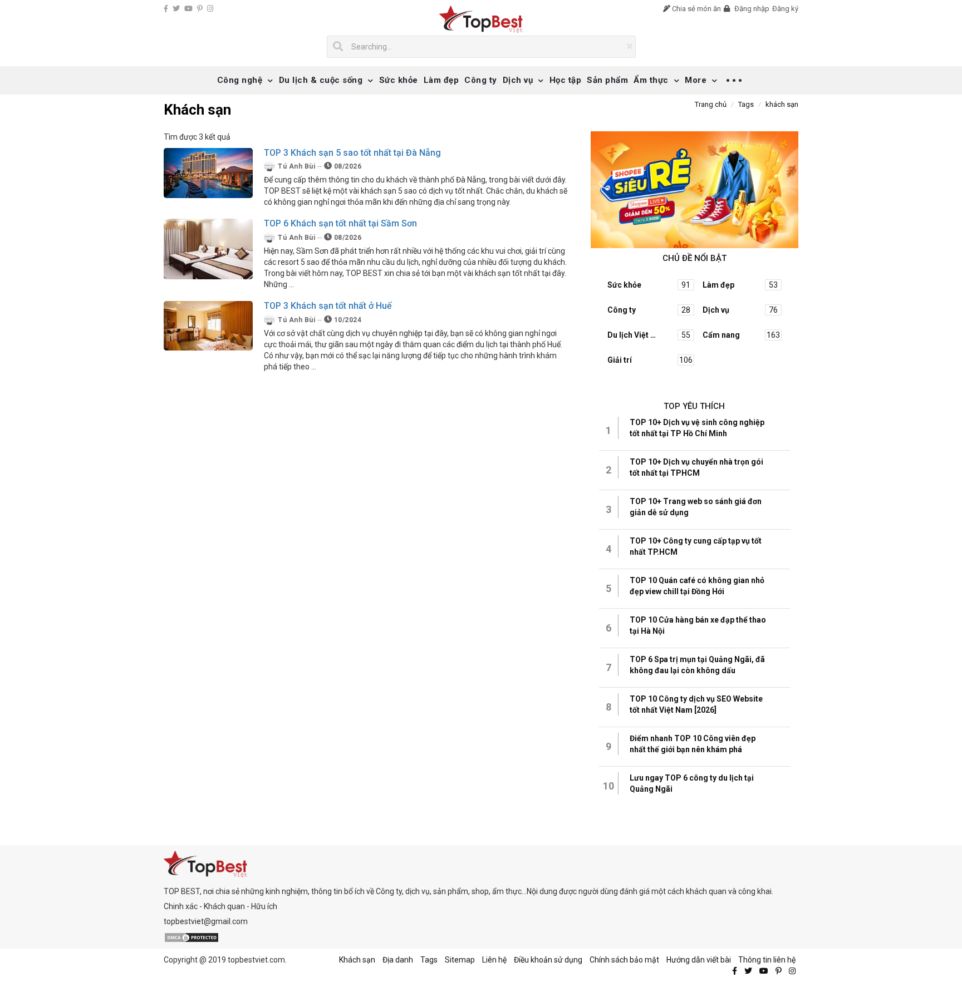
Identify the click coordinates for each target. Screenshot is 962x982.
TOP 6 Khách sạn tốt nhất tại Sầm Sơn (340, 223)
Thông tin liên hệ (767, 959)
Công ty (480, 80)
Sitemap (460, 959)
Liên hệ (494, 959)
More (695, 80)
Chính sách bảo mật (624, 959)
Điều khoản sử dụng (548, 959)
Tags (429, 959)
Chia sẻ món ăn (695, 8)
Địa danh (397, 959)
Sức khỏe (398, 80)
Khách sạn (357, 959)
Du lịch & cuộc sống (321, 80)
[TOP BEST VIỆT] (481, 19)
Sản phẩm (607, 80)
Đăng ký (785, 8)
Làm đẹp (441, 80)
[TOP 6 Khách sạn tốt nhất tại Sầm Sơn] (208, 248)
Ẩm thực (651, 80)
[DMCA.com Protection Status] (191, 936)
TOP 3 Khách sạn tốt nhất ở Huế (328, 305)
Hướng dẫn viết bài (698, 959)
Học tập (565, 80)
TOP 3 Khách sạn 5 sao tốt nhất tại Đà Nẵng (352, 152)
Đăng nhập (751, 8)
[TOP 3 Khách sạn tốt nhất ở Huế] (208, 324)
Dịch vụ (518, 80)
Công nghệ (240, 80)
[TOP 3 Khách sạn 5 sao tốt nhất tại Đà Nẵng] (208, 171)
